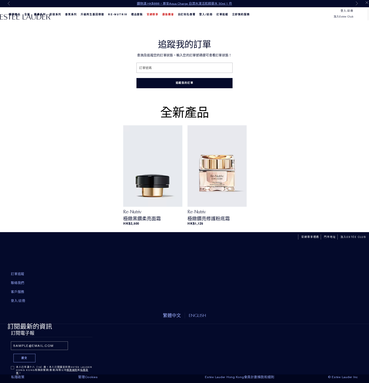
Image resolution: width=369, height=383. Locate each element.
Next (357, 3)
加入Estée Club (343, 16)
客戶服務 (17, 292)
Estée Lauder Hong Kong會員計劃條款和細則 (239, 377)
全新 (27, 14)
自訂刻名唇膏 (187, 14)
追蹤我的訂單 (184, 83)
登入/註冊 (206, 14)
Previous (9, 3)
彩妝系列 (55, 14)
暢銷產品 (14, 14)
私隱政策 (18, 377)
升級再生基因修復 (92, 14)
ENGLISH (197, 315)
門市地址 (330, 237)
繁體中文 (172, 315)
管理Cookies (88, 377)
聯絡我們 (17, 283)
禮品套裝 (137, 14)
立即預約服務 (241, 14)
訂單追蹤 (222, 14)
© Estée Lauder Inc (343, 377)
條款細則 (72, 370)
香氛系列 (71, 14)
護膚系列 (40, 14)
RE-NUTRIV (117, 14)
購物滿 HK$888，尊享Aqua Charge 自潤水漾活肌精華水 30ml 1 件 (184, 3)
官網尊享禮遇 (310, 237)
